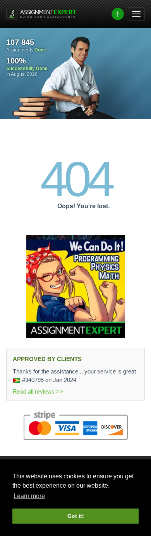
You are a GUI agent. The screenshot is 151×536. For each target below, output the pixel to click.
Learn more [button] (29, 496)
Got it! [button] (75, 516)
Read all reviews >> (38, 391)
